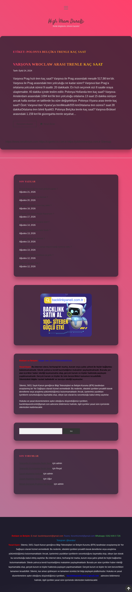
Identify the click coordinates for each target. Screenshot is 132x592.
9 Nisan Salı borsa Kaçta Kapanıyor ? (36, 214)
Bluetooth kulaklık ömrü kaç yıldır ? (35, 205)
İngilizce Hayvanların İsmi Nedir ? (35, 230)
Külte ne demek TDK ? (29, 263)
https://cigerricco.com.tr (53, 141)
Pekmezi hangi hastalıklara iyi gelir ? (36, 255)
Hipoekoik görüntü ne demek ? (33, 197)
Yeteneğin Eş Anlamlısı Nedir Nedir (35, 463)
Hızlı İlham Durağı (66, 21)
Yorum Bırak (49, 124)
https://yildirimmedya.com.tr (83, 141)
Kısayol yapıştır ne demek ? (32, 238)
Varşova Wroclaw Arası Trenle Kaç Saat (58, 64)
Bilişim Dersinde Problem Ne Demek (36, 484)
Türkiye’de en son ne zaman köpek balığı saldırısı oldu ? (45, 247)
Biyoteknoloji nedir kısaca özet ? (34, 222)
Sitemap (106, 141)
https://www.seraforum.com (22, 141)
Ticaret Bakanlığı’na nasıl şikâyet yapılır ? (38, 189)
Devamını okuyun (27, 125)
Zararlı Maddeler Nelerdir (31, 473)
